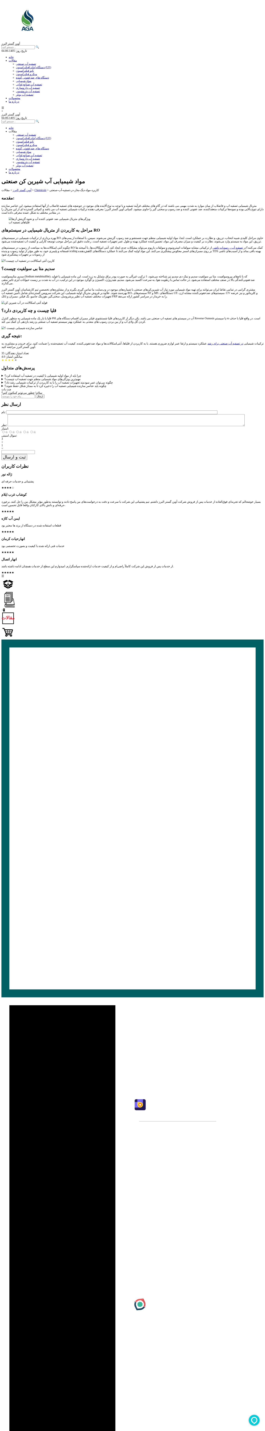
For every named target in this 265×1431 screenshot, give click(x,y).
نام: (3, 412)
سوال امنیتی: (9, 435)
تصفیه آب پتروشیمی (28, 91)
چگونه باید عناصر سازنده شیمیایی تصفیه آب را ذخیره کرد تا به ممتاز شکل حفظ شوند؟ (55, 385)
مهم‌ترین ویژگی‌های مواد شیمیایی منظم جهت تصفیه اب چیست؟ (43, 379)
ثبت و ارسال (14, 457)
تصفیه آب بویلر (24, 94)
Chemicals (40, 190)
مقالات (13, 60)
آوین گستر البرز (22, 190)
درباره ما (14, 101)
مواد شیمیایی (23, 81)
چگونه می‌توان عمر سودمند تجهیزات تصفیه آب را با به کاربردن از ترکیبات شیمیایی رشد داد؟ (59, 382)
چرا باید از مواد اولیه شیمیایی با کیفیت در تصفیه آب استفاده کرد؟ (43, 375)
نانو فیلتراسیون (25, 70)
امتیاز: (5, 428)
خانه (11, 57)
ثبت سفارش (158, 1066)
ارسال (40, 396)
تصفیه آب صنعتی (26, 63)
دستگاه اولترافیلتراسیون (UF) (33, 67)
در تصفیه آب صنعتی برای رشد (225, 343)
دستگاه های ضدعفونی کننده (32, 77)
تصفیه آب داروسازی (28, 87)
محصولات (14, 98)
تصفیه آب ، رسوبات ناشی (228, 247)
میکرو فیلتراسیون (26, 74)
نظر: (4, 425)
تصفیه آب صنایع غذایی (29, 84)
